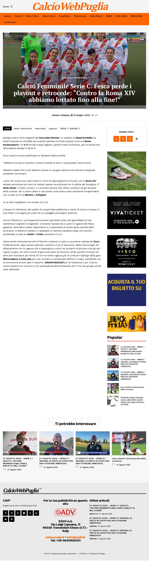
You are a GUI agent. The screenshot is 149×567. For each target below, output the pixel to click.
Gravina (93, 526)
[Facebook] (116, 139)
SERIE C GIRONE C (70, 128)
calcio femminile (23, 128)
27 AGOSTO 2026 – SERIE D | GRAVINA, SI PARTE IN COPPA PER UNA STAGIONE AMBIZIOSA (133, 375)
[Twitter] (123, 139)
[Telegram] (24, 513)
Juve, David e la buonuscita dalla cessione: (132, 388)
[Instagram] (18, 513)
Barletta (93, 514)
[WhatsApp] (130, 139)
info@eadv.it (76, 537)
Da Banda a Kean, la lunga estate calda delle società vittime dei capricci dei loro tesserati (132, 400)
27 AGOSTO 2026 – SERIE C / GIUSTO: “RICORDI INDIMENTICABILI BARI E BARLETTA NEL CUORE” (133, 350)
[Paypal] (11, 519)
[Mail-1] (5, 519)
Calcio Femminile (74, 78)
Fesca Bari (40, 128)
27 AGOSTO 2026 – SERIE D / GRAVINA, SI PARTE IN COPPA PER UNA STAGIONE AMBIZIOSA (133, 362)
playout (53, 128)
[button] (8, 6)
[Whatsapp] (30, 513)
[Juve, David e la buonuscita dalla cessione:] (113, 388)
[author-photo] (5, 469)
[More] (137, 139)
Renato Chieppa (61, 115)
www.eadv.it (55, 537)
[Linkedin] (36, 513)
